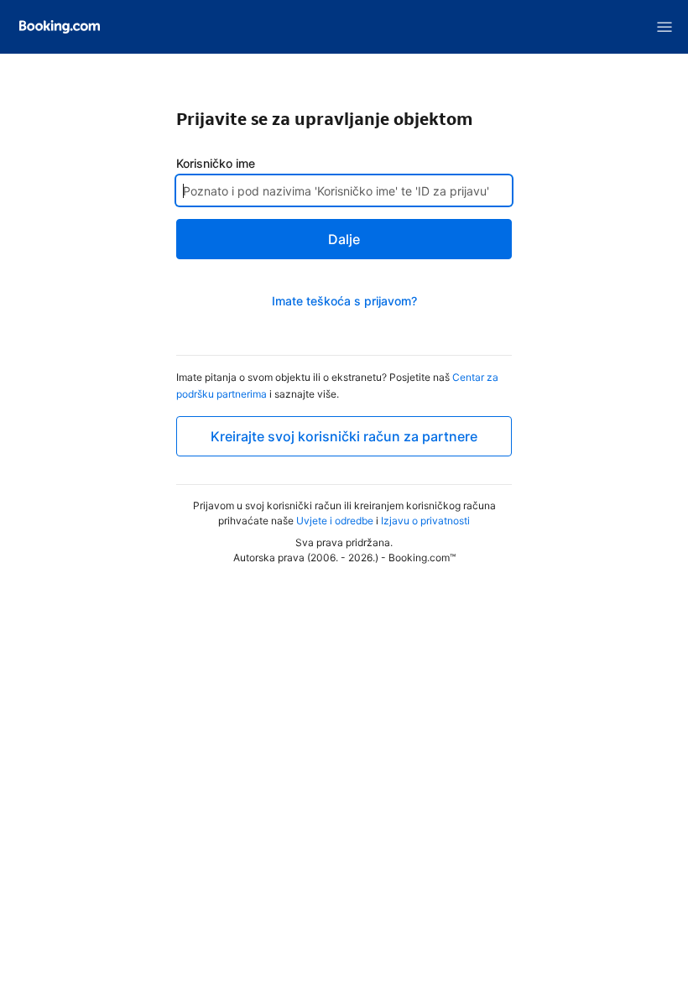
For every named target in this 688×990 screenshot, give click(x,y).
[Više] (664, 27)
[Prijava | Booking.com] (59, 27)
